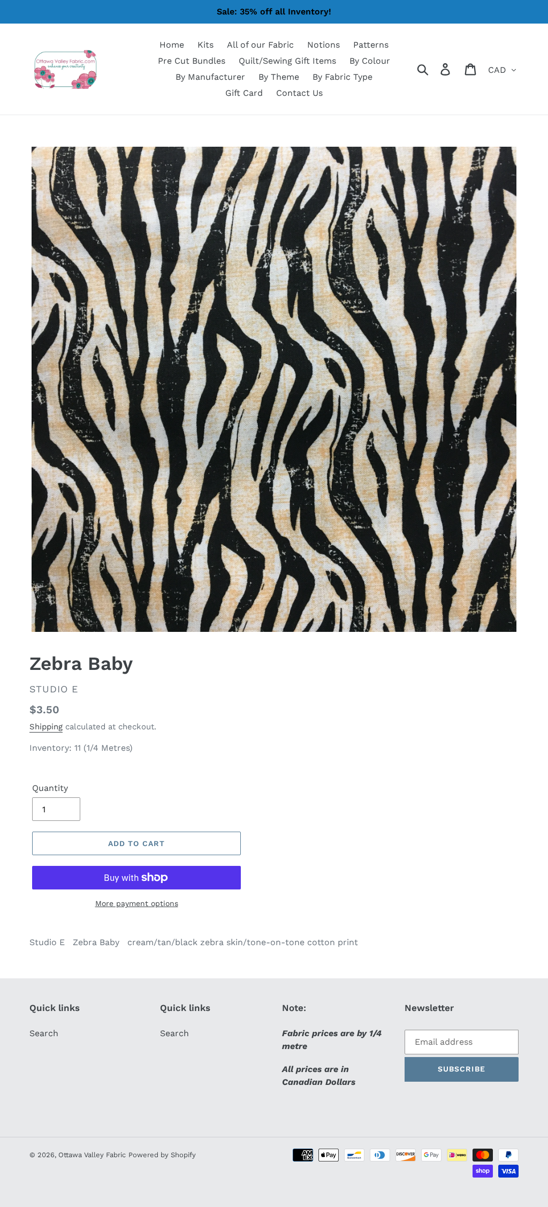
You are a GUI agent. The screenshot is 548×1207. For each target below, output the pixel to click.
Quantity (50, 788)
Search (43, 1033)
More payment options (136, 903)
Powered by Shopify (162, 1155)
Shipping (46, 726)
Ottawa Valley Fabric (92, 1155)
